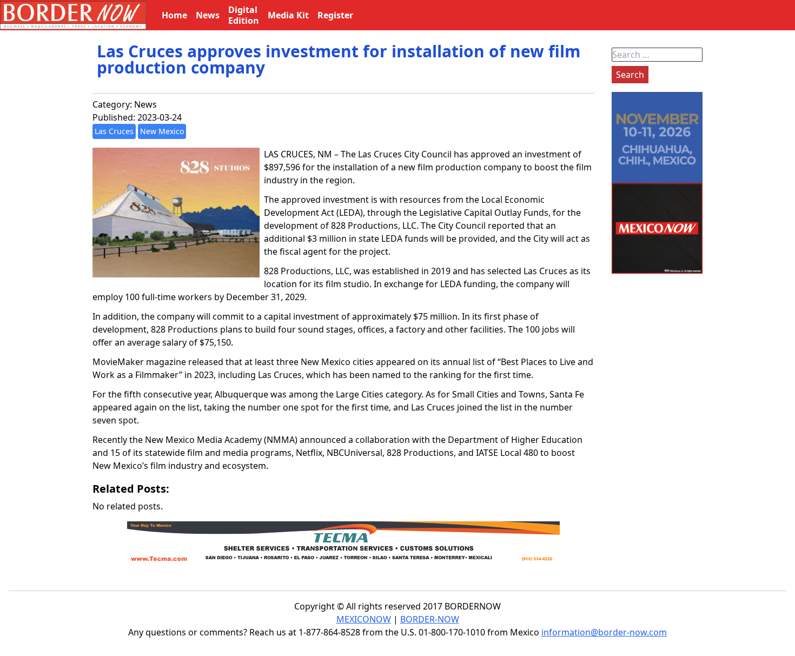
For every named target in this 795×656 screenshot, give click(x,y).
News (145, 104)
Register (335, 15)
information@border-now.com (604, 632)
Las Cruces (114, 131)
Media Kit (288, 15)
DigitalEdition (243, 15)
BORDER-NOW (429, 619)
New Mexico (162, 131)
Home (174, 15)
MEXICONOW (363, 619)
